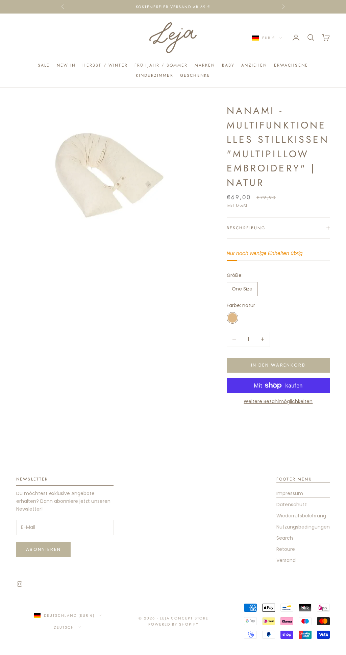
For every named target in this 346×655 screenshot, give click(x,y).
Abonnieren (43, 549)
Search (284, 538)
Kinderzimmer (154, 75)
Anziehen (254, 65)
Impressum (289, 493)
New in (66, 65)
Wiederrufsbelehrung (301, 515)
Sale (44, 65)
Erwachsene (291, 65)
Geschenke (195, 75)
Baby (228, 65)
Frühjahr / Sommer (161, 65)
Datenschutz (291, 504)
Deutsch (64, 627)
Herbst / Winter (104, 65)
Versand (286, 560)
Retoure (285, 549)
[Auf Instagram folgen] (19, 584)
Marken (205, 65)
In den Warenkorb (278, 365)
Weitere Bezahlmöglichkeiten (278, 401)
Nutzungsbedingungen (303, 526)
